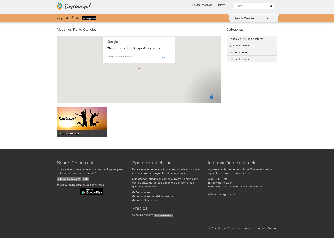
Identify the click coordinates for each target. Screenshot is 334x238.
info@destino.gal (221, 182)
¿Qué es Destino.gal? (69, 179)
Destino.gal (76, 6)
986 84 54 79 (218, 178)
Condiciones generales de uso (246, 228)
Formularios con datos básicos (154, 196)
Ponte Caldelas (244, 18)
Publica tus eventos (147, 200)
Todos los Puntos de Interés (246, 38)
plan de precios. (163, 215)
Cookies (272, 228)
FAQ (85, 179)
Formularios (142, 192)
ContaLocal (219, 228)
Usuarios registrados (222, 194)
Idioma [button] (222, 5)
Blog (59, 18)
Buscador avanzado (201, 5)
